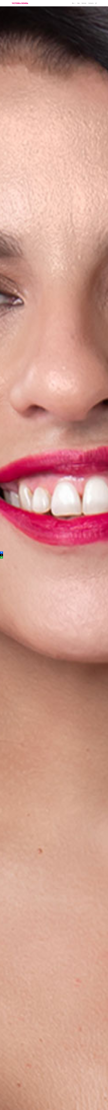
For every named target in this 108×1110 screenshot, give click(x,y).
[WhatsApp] (1, 557)
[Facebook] (1, 552)
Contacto (91, 3)
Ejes (78, 3)
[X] (1, 555)
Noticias (84, 3)
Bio (73, 3)
